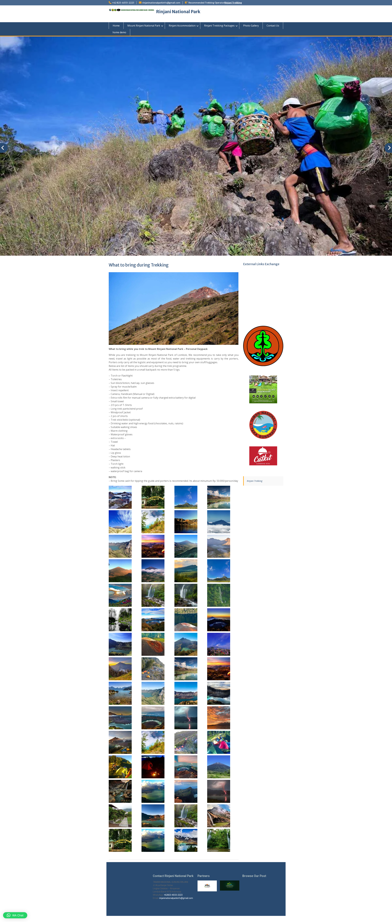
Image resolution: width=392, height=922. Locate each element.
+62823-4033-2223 (173, 895)
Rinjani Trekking (233, 2)
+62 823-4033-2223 (123, 2)
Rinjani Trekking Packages (219, 25)
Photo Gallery (251, 25)
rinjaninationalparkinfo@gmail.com (161, 2)
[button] (15, 915)
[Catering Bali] (263, 455)
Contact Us (273, 25)
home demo (119, 32)
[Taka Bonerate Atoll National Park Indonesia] (263, 425)
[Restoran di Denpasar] (263, 389)
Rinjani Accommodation (182, 25)
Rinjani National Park (178, 11)
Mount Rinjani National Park (143, 25)
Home (116, 25)
